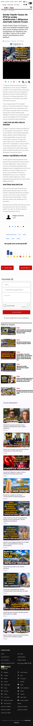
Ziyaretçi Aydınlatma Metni (8, 663)
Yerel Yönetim (23, 672)
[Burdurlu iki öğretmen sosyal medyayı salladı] (8, 343)
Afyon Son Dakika (5, 709)
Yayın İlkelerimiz (5, 657)
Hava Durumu (7, 703)
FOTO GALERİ (16, 4)
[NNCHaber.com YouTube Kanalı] (26, 4)
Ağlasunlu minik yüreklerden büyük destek (22, 368)
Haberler (16, 722)
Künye (2, 654)
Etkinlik (5, 678)
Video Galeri (23, 697)
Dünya (5, 688)
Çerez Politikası (5, 660)
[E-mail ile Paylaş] (19, 82)
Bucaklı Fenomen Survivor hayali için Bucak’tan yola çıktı (24, 392)
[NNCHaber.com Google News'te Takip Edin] (16, 44)
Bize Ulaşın (20, 654)
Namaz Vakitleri (24, 700)
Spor (21, 675)
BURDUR (2, 1)
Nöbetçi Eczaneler (8, 700)
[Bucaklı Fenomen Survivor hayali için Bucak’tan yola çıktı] (8, 391)
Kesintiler (6, 691)
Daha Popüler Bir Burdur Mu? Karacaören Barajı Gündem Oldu (24, 331)
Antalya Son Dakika (22, 706)
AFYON (11, 1)
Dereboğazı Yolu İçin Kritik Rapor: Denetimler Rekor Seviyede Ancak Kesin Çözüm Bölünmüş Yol (24, 357)
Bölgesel (6, 672)
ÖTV (20, 234)
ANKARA (20, 1)
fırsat (13, 238)
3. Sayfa (6, 675)
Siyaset (22, 691)
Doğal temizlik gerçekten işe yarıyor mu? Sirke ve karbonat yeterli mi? (24, 380)
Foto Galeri (7, 697)
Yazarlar (22, 694)
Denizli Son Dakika (6, 712)
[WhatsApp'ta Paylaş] (16, 82)
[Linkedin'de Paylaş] (11, 82)
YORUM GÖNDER (16, 312)
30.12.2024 (6, 41)
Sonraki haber (25, 268)
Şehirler (19, 703)
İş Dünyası (11, 10)
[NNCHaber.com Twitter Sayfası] (24, 4)
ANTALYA (7, 1)
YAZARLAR (4, 4)
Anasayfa (4, 10)
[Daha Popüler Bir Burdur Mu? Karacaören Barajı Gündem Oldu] (8, 331)
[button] (30, 8)
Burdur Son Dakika (6, 706)
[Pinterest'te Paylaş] (13, 82)
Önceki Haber (8, 268)
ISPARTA (16, 1)
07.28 (14, 41)
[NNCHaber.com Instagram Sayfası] (26, 2)
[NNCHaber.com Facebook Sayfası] (24, 2)
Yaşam (5, 694)
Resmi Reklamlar (24, 688)
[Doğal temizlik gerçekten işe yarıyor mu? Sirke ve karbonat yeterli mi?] (8, 379)
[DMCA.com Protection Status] (6, 666)
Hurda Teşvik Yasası (11, 234)
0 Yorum (21, 41)
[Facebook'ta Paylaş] (5, 82)
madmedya (28, 720)
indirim (8, 238)
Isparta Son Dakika (22, 709)
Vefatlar (22, 681)
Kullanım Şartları (21, 660)
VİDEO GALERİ (10, 4)
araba (24, 234)
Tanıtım (6, 681)
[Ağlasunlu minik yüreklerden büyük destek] (8, 367)
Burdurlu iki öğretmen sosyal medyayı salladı (23, 342)
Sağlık (21, 685)
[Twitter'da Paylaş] (8, 82)
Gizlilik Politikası (21, 657)
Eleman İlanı (7, 685)
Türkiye (18, 238)
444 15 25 (27, 663)
